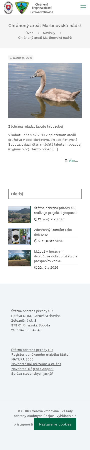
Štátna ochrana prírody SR (32, 350)
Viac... (73, 161)
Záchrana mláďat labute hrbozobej (35, 126)
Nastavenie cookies (55, 424)
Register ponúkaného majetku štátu (39, 354)
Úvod (30, 33)
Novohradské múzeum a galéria (36, 364)
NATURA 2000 (22, 359)
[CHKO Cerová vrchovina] (28, 7)
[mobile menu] (83, 7)
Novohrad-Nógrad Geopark (32, 369)
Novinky (49, 33)
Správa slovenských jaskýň (32, 373)
